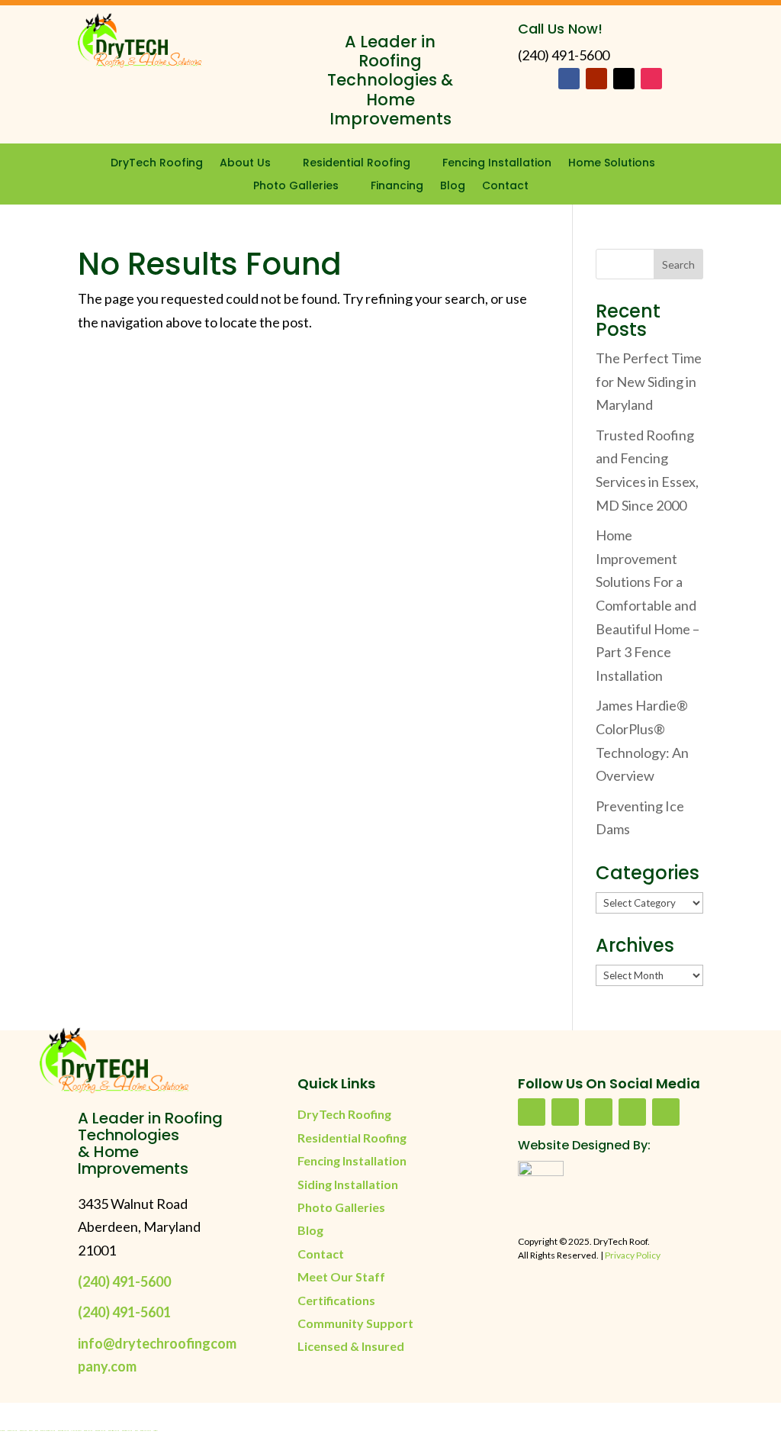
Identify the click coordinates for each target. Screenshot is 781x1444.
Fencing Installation (496, 163)
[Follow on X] (624, 78)
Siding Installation (347, 1184)
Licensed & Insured (350, 1346)
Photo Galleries (296, 186)
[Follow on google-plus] (632, 1112)
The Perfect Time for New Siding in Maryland (649, 381)
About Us (245, 163)
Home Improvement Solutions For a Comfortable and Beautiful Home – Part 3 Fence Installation (647, 605)
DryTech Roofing (157, 163)
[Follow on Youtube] (596, 78)
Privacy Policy (632, 1255)
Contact (505, 186)
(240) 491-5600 (124, 1281)
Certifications (336, 1300)
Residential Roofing (356, 163)
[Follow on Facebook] (569, 78)
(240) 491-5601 (124, 1312)
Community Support (355, 1323)
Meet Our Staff (341, 1276)
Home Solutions (611, 163)
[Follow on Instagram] (651, 78)
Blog (452, 186)
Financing (397, 186)
